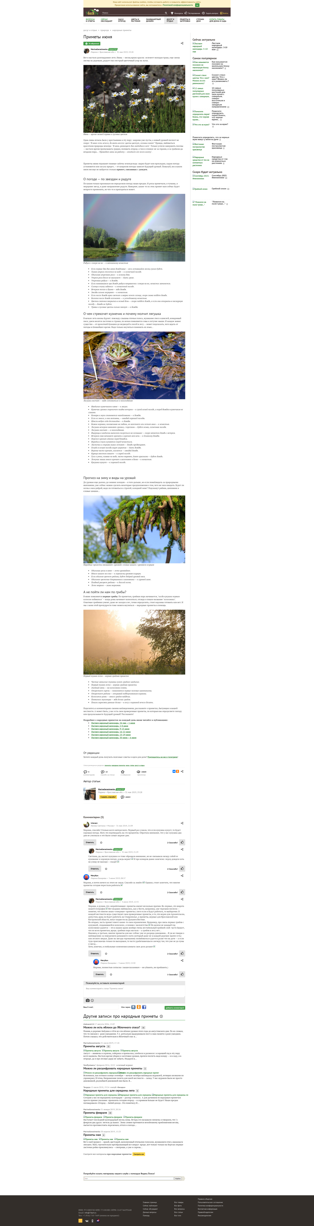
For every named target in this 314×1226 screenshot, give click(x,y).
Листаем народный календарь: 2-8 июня (109, 726)
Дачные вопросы (149, 1212)
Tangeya (86, 1087)
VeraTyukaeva (89, 1065)
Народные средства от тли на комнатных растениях (220, 160)
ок (197, 5)
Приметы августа (94, 1046)
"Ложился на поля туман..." (219, 203)
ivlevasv (94, 823)
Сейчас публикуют (150, 1205)
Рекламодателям (204, 1215)
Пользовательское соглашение (210, 1202)
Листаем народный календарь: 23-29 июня (111, 734)
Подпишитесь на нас (157, 757)
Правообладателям (205, 1212)
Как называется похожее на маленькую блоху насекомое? (220, 65)
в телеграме (171, 757)
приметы (108, 765)
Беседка (121, 1087)
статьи (132, 765)
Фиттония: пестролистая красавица (218, 146)
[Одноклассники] (177, 771)
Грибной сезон (219, 189)
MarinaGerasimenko (99, 49)
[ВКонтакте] (174, 771)
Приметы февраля (95, 1113)
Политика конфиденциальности (210, 1205)
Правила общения (205, 1199)
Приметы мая (92, 1135)
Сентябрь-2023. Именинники (219, 177)
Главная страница (150, 1202)
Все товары (178, 1202)
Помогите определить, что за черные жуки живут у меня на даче (211, 138)
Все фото (178, 1205)
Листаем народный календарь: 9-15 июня (110, 729)
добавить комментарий (175, 1008)
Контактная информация (207, 1209)
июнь (127, 765)
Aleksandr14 (88, 1024)
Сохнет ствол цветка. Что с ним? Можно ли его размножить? (220, 78)
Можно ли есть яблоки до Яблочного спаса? (111, 1027)
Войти (225, 13)
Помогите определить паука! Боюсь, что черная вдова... (219, 115)
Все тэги (177, 1215)
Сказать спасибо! (108, 797)
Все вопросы (179, 1209)
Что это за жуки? (220, 124)
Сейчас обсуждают (150, 1209)
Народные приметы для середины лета (109, 1090)
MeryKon (94, 875)
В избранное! (93, 43)
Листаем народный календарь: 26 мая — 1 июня (113, 723)
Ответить (90, 842)
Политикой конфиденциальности (178, 5)
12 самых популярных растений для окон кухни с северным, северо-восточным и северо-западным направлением (219, 97)
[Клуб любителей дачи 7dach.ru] (92, 12)
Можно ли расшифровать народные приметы (112, 1068)
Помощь (146, 1215)
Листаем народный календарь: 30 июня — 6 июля (113, 737)
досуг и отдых (140, 765)
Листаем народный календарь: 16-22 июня (111, 731)
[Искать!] (165, 12)
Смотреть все (139, 1154)
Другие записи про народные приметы (120, 1016)
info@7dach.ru (90, 1213)
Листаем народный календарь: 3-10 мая (219, 46)
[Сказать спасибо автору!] (182, 842)
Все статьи (178, 1212)
